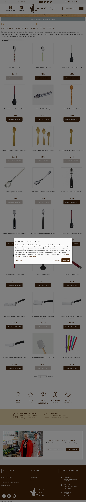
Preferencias (19, 260)
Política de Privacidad (32, 256)
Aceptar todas (66, 260)
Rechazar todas (56, 260)
